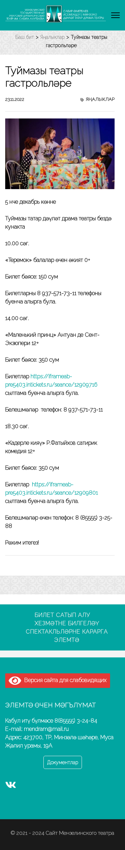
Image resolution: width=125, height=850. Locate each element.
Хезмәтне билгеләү (67, 623)
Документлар (62, 762)
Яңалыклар (100, 99)
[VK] (10, 786)
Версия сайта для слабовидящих (64, 680)
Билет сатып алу (62, 615)
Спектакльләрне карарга (67, 631)
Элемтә (67, 640)
